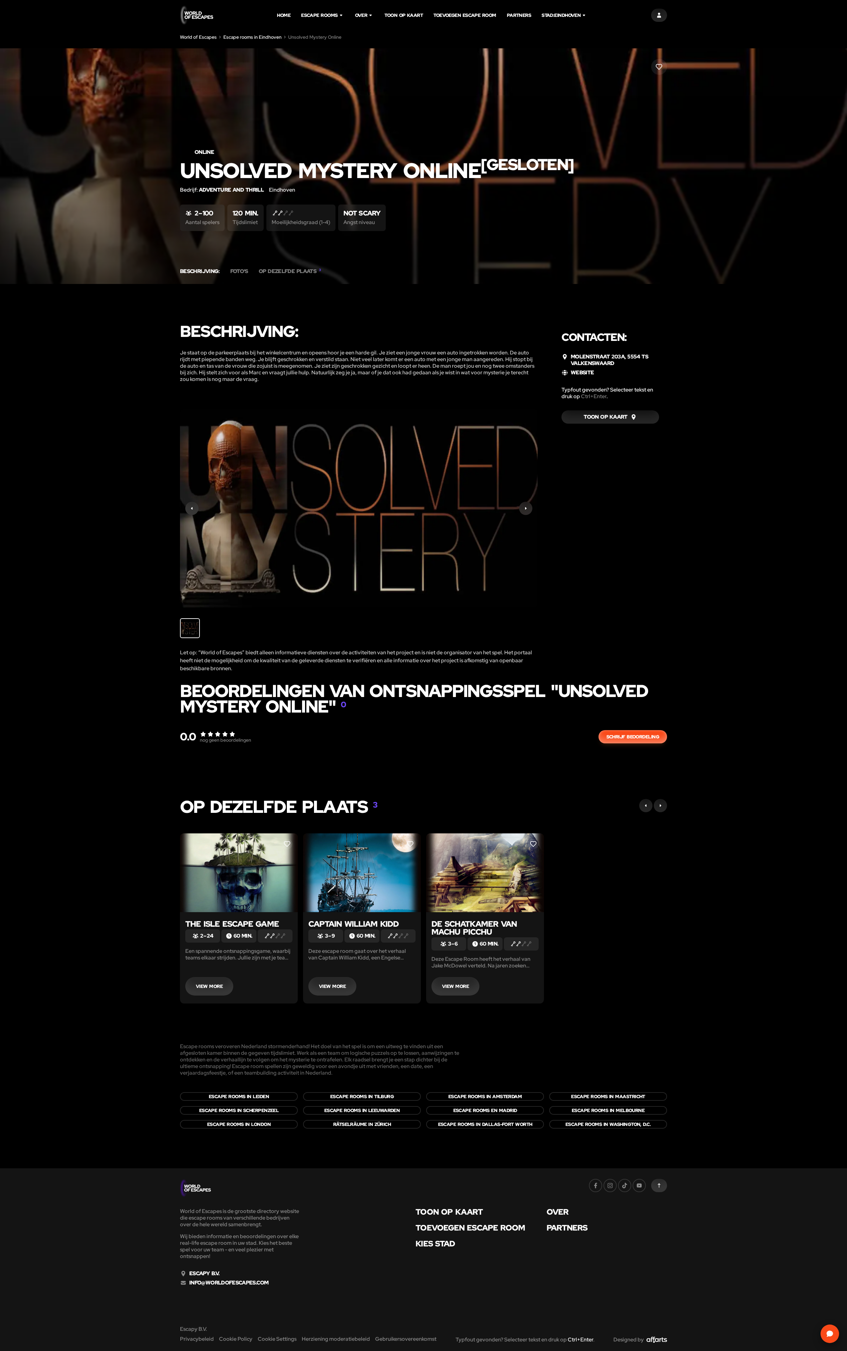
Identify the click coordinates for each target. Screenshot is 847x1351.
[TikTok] (624, 1185)
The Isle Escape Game (232, 924)
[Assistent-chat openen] (830, 1334)
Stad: (561, 15)
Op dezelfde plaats (290, 271)
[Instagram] (610, 1185)
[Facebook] (595, 1185)
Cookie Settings (277, 1338)
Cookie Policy (235, 1338)
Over (361, 15)
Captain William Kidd (353, 924)
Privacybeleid (197, 1338)
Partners (519, 15)
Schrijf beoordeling (632, 737)
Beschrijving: (200, 271)
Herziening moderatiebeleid (336, 1338)
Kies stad (435, 1244)
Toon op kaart (403, 15)
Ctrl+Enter (593, 396)
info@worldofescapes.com (228, 1283)
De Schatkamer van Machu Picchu (474, 928)
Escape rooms (319, 15)
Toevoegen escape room (464, 15)
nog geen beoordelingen (225, 740)
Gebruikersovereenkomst (405, 1338)
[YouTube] (639, 1185)
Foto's (239, 271)
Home (283, 15)
